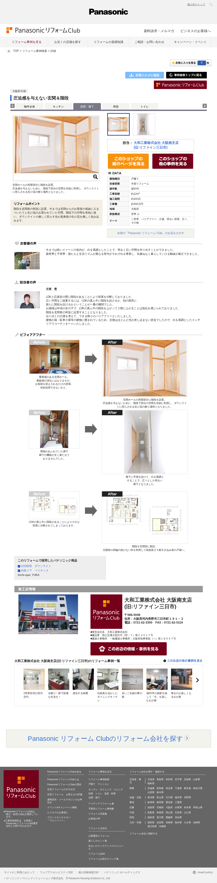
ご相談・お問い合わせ (149, 42)
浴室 (90, 793)
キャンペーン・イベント (190, 42)
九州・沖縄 (135, 822)
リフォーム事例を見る (27, 42)
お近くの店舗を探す (67, 42)
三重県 (178, 802)
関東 (131, 788)
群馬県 (160, 788)
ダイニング (105, 789)
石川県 (169, 797)
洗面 (106, 793)
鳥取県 (150, 812)
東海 (131, 802)
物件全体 (29, 106)
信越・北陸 (135, 797)
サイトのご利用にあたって (19, 872)
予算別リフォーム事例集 (101, 808)
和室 (116, 106)
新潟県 (150, 797)
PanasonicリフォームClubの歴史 (64, 784)
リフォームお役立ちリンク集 (103, 858)
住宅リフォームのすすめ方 (61, 789)
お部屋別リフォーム (98, 836)
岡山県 (169, 812)
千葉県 (178, 788)
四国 (131, 817)
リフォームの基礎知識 (108, 42)
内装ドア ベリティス (35, 570)
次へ (197, 680)
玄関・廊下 (94, 797)
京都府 (160, 807)
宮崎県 (196, 822)
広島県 (178, 812)
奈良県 (187, 807)
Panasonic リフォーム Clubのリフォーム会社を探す (105, 738)
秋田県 (169, 779)
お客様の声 (94, 818)
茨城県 (150, 788)
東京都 (187, 788)
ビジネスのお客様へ (195, 31)
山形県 (196, 779)
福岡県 (150, 822)
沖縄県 (162, 826)
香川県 (160, 817)
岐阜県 (150, 802)
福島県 (150, 783)
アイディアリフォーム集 (101, 803)
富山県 (160, 797)
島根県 (160, 812)
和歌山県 (197, 807)
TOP (16, 51)
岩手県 (178, 779)
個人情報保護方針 (88, 872)
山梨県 (150, 792)
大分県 (187, 822)
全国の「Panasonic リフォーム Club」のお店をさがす (150, 233)
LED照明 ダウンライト (36, 566)
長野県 (187, 797)
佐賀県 (160, 822)
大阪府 (169, 807)
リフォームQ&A (96, 853)
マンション (103, 784)
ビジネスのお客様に (57, 812)
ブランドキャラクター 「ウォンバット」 (59, 819)
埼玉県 (169, 788)
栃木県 (160, 792)
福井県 (178, 797)
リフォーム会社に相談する (143, 833)
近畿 (131, 807)
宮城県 (187, 779)
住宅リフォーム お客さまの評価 (64, 794)
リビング (118, 789)
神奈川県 (197, 788)
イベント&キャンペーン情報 (62, 807)
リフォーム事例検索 (34, 51)
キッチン (58, 106)
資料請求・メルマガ (159, 31)
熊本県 (178, 822)
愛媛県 (169, 817)
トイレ (144, 106)
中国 (131, 812)
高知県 (178, 817)
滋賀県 (150, 807)
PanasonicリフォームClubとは (63, 779)
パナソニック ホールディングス (122, 872)
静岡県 (160, 802)
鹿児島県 (152, 826)
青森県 (160, 779)
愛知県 (169, 802)
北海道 (150, 779)
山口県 (187, 812)
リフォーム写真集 (97, 813)
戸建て (91, 784)
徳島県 (150, 817)
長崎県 (169, 822)
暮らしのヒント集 (97, 840)
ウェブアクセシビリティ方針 (56, 872)
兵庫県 (178, 807)
